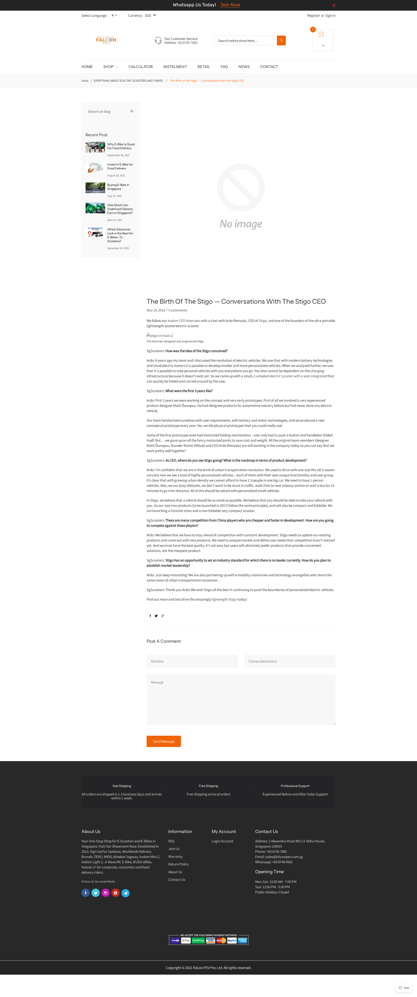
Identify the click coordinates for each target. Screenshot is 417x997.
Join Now (230, 4)
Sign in (330, 15)
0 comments (178, 310)
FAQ (224, 67)
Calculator (141, 67)
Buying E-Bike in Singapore (118, 187)
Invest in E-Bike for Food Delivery (120, 166)
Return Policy (178, 864)
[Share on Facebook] (150, 616)
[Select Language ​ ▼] (116, 15)
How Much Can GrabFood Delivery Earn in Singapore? (120, 209)
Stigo (263, 320)
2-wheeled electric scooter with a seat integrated (290, 376)
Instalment (175, 67)
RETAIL (204, 67)
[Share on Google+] (163, 616)
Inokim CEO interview (184, 320)
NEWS (244, 67)
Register (313, 15)
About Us (175, 871)
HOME (87, 67)
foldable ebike (181, 510)
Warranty (175, 856)
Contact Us (176, 879)
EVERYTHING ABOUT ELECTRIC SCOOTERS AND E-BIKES (128, 81)
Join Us (173, 848)
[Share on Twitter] (156, 616)
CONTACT (269, 67)
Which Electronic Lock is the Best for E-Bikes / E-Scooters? (120, 235)
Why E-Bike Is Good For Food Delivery (121, 146)
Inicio (84, 81)
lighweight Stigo (224, 599)
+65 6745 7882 (187, 42)
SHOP (108, 67)
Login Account (222, 841)
